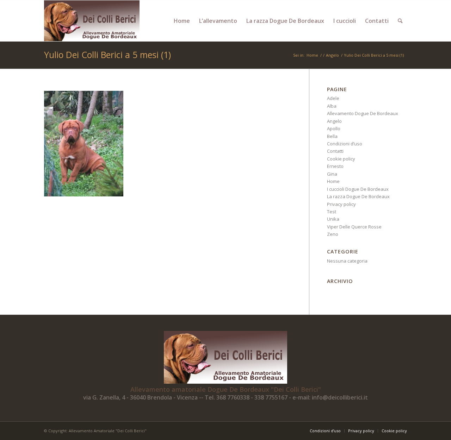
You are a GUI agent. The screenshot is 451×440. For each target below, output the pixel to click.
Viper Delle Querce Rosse (354, 227)
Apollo (333, 128)
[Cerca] (400, 20)
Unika (333, 219)
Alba (331, 106)
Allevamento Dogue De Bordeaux (362, 113)
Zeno (332, 234)
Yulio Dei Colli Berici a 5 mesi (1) (107, 55)
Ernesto (335, 166)
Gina (332, 174)
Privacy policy (341, 204)
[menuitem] (181, 20)
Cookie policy (341, 159)
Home (333, 181)
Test (331, 211)
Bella (332, 136)
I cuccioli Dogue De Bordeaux (358, 189)
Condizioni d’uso (344, 143)
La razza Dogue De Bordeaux (358, 196)
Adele (333, 98)
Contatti (335, 151)
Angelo (334, 121)
